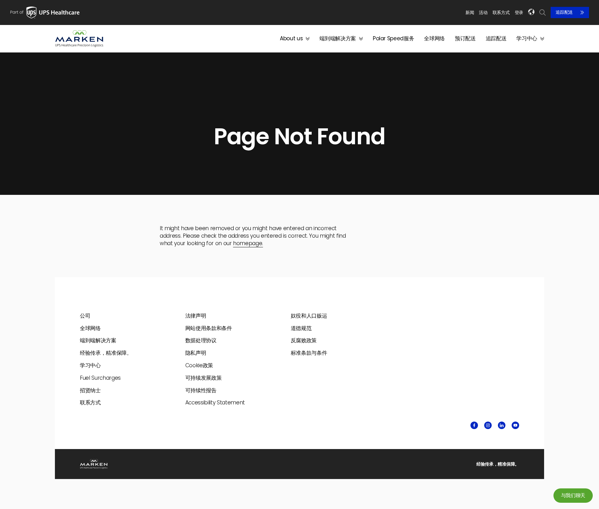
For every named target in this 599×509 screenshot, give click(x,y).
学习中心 (526, 38)
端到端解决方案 (337, 38)
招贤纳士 (90, 390)
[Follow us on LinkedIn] (501, 425)
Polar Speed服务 (393, 38)
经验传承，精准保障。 (106, 353)
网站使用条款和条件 (208, 328)
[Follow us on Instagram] (488, 425)
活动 (483, 12)
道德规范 (301, 328)
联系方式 (501, 12)
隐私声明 (195, 353)
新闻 (469, 12)
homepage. (248, 243)
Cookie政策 (199, 365)
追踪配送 (564, 12)
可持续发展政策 (203, 378)
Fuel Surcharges (100, 378)
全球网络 (434, 38)
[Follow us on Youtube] (515, 425)
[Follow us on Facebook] (474, 425)
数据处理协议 (201, 340)
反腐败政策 (304, 340)
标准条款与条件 (309, 353)
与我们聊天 (573, 495)
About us (291, 38)
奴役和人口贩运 (309, 315)
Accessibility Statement (215, 402)
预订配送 (465, 38)
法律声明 (195, 315)
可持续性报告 (201, 390)
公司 (85, 315)
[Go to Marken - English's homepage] (79, 38)
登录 (519, 12)
